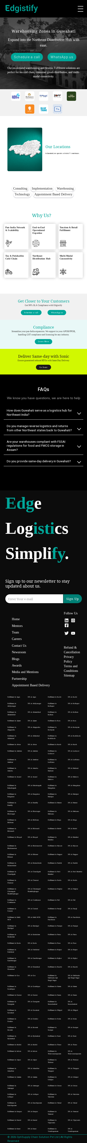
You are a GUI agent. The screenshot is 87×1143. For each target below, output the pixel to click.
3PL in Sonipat (73, 1027)
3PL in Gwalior (33, 1019)
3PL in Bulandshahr (35, 863)
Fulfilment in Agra (13, 697)
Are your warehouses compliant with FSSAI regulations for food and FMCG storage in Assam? (36, 446)
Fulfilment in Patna (54, 934)
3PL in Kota (72, 721)
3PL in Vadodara (73, 1094)
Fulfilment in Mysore (55, 846)
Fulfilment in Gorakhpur (11, 988)
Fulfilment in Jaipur (14, 1060)
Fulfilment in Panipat (55, 926)
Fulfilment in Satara (54, 995)
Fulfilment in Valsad (54, 1103)
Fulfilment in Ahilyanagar (11, 705)
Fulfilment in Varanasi (52, 1113)
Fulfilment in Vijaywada (52, 1121)
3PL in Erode (32, 943)
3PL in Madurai (73, 768)
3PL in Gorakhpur (34, 986)
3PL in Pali (71, 900)
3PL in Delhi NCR (34, 917)
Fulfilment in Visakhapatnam (53, 1130)
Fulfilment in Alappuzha (11, 728)
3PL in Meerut (72, 803)
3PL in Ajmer (32, 721)
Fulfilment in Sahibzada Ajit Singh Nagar (53, 978)
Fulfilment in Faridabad (11, 951)
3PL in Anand (32, 777)
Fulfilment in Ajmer (14, 721)
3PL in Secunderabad (72, 1003)
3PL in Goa (31, 975)
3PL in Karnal (32, 1120)
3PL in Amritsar (33, 760)
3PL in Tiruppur (73, 1068)
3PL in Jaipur (32, 1060)
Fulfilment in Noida (54, 880)
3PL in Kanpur (33, 1111)
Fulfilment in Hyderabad (11, 1037)
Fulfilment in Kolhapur (52, 705)
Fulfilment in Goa (13, 975)
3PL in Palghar (73, 889)
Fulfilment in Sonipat (52, 1029)
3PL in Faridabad (33, 950)
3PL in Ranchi (73, 967)
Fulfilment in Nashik (55, 863)
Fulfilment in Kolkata (52, 713)
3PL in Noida (72, 880)
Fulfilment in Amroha (11, 769)
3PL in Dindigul (33, 926)
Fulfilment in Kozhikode (52, 737)
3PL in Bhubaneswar (35, 846)
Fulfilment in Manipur (52, 795)
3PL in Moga (72, 820)
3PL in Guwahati (33, 1010)
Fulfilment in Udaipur (52, 1078)
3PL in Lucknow (73, 751)
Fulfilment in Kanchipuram (11, 1104)
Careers (17, 639)
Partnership (19, 678)
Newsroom (19, 652)
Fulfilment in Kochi (54, 697)
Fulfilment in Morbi (54, 829)
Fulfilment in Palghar (55, 889)
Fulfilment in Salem (54, 986)
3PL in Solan (72, 1019)
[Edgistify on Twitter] (66, 634)
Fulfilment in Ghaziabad (11, 968)
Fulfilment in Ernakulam (11, 936)
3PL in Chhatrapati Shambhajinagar (34, 890)
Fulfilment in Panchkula (52, 918)
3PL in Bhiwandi (33, 829)
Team (15, 632)
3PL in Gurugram (33, 1002)
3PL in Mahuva (73, 777)
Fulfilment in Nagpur (55, 854)
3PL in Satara (72, 995)
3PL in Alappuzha (34, 727)
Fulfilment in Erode (14, 943)
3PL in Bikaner (33, 854)
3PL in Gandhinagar (35, 958)
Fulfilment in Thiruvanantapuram (54, 1052)
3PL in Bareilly (33, 803)
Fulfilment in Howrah (11, 1029)
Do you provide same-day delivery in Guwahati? (39, 461)
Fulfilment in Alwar (14, 744)
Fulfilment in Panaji (54, 909)
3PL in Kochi (72, 697)
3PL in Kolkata (73, 712)
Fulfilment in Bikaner (11, 856)
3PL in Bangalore (34, 794)
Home (16, 619)
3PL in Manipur (73, 794)
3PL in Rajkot (72, 958)
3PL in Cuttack (33, 909)
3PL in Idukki (32, 1045)
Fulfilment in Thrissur (52, 1061)
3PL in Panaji (72, 909)
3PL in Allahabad (34, 736)
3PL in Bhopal (33, 837)
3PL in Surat (72, 1036)
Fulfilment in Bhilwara (11, 821)
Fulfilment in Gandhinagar (11, 959)
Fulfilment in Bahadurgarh (11, 787)
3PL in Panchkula (74, 917)
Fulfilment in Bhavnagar (11, 812)
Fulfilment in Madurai (52, 769)
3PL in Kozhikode (74, 736)
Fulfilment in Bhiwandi (11, 830)
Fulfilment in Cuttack (11, 910)
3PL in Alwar (32, 744)
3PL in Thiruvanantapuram (74, 1052)
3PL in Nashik (73, 863)
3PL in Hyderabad (34, 1036)
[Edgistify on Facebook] (66, 626)
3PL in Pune (72, 943)
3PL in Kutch (72, 744)
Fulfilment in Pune (54, 943)
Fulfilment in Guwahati (11, 1011)
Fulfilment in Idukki (14, 1045)
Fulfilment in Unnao (55, 1086)
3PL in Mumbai (73, 837)
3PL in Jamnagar (33, 1086)
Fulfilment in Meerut (55, 803)
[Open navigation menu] (80, 9)
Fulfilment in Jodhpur (11, 1095)
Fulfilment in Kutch (54, 744)
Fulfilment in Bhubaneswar (12, 847)
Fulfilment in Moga (54, 820)
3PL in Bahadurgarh (35, 785)
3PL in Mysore (73, 846)
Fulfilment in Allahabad (11, 737)
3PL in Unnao (72, 1086)
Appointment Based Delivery (31, 685)
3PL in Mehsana (73, 811)
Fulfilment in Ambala (14, 751)
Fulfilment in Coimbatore (11, 901)
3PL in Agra (32, 697)
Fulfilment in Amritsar (11, 761)
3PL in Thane (72, 1045)
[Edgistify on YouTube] (73, 634)
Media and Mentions (25, 672)
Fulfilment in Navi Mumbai (54, 873)
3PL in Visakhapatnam (73, 1130)
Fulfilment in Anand (14, 777)
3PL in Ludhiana (73, 760)
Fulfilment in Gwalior (11, 1020)
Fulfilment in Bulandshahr (11, 864)
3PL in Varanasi (73, 1111)
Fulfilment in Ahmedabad (11, 713)
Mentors (17, 626)
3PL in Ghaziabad (34, 967)
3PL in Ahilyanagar (34, 703)
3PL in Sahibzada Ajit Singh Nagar (74, 977)
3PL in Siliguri (73, 1010)
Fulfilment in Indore (14, 1051)
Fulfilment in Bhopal (14, 837)
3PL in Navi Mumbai (75, 872)
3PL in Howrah (33, 1027)
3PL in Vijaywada (74, 1120)
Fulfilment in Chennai (11, 881)
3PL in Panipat (73, 926)
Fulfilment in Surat (54, 1036)
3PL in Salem (72, 986)
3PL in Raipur (72, 950)
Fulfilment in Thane (54, 1045)
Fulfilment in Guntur (14, 995)
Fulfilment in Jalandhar (11, 1070)
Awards (17, 665)
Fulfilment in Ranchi (55, 967)
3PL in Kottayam (73, 727)
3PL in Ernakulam (34, 934)
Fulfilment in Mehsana (52, 812)
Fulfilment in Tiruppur (52, 1070)
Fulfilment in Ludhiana (52, 761)
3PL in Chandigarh (34, 872)
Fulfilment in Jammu (14, 1077)
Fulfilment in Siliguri (55, 1010)
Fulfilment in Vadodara (52, 1095)
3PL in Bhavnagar (34, 811)
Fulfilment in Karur (13, 1129)
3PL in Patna (72, 934)
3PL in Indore (32, 1051)
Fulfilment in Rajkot (55, 958)
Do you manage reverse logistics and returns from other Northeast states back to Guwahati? (39, 428)
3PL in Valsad (72, 1103)
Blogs (15, 659)
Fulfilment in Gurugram (11, 1003)
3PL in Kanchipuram (35, 1103)
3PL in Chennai (33, 880)
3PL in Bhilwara (33, 820)
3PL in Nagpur (73, 854)
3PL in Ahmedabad (34, 712)
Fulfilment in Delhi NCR (13, 918)
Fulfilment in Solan (54, 1019)
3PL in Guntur (33, 995)
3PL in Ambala (33, 751)
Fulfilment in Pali (54, 900)
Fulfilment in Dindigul (11, 927)
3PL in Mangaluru (74, 785)
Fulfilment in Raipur (55, 950)
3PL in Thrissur (73, 1060)
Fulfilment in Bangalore (11, 795)
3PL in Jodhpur (33, 1094)
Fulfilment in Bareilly (11, 804)
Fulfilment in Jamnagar (11, 1087)
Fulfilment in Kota (54, 721)
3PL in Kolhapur (73, 703)
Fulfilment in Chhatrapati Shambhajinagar (12, 891)
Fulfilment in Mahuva (52, 778)
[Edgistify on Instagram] (73, 621)
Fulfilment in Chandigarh (11, 873)
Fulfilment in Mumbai (52, 838)
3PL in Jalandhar (33, 1068)
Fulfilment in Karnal (14, 1120)
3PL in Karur (32, 1129)
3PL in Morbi (72, 829)
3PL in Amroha (33, 768)
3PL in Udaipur (73, 1077)
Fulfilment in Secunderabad (52, 1003)
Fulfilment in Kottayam (52, 728)
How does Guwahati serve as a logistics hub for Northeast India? (39, 412)
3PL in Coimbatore (34, 900)
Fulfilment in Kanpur (14, 1111)
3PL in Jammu (32, 1077)
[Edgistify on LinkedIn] (66, 621)
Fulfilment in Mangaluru (52, 787)
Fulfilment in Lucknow (52, 752)
